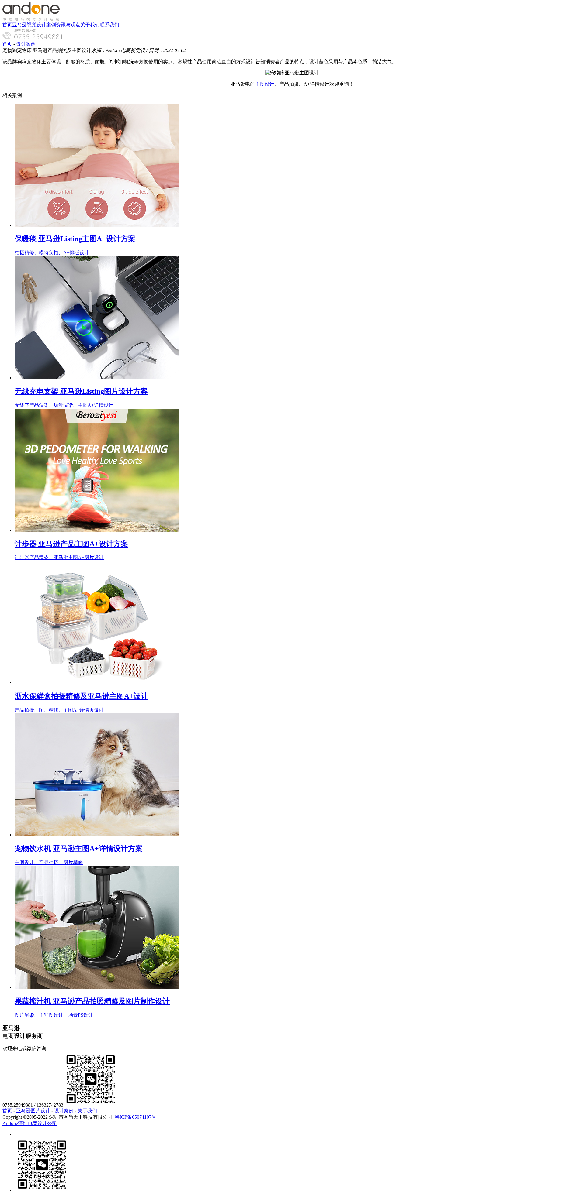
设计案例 (46, 24)
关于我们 (90, 24)
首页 (7, 24)
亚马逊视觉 (24, 24)
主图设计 (264, 84)
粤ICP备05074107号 (135, 1117)
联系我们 (109, 24)
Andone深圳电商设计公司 (29, 1123)
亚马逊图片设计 (33, 1110)
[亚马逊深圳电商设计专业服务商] (31, 19)
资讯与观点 (68, 24)
